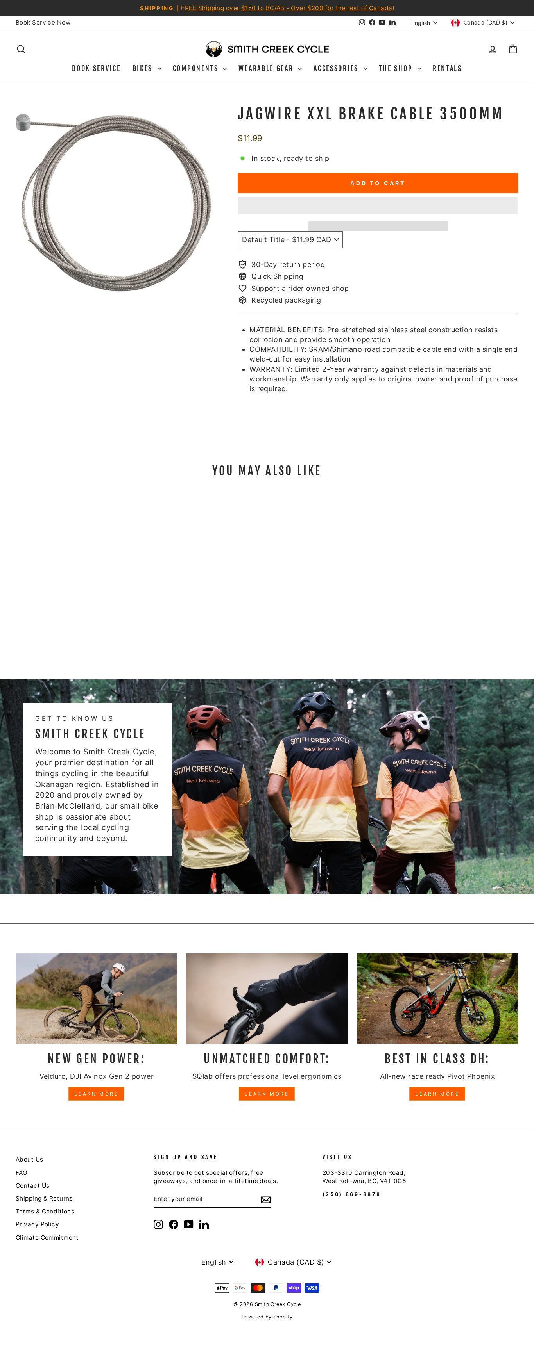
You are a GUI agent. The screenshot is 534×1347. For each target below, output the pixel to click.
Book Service (96, 68)
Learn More (96, 1094)
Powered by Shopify (267, 1317)
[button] (378, 205)
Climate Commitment (47, 1237)
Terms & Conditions (45, 1211)
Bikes (144, 68)
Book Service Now (43, 22)
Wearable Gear (267, 68)
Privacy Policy (37, 1224)
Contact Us (33, 1185)
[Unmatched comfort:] (267, 998)
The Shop (397, 68)
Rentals (447, 68)
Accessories (337, 68)
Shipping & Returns (44, 1198)
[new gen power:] (96, 998)
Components (197, 68)
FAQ (21, 1172)
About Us (29, 1159)
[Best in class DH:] (437, 998)
